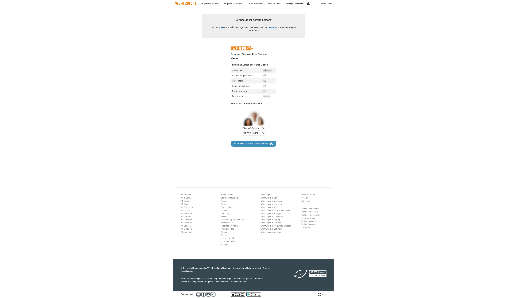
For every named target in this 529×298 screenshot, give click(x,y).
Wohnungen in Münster (271, 232)
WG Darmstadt (186, 213)
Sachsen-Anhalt (227, 238)
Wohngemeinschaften (310, 215)
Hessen (224, 216)
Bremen (224, 210)
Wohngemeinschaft (309, 212)
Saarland (225, 232)
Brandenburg (226, 207)
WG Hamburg (186, 232)
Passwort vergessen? (243, 278)
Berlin (223, 204)
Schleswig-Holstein (229, 241)
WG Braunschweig (188, 207)
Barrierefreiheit (254, 268)
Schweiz (304, 198)
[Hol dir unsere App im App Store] (238, 294)
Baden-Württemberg (229, 198)
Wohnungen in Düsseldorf (272, 216)
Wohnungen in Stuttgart (271, 213)
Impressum (198, 268)
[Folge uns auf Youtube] (208, 294)
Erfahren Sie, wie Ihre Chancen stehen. (251, 144)
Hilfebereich (186, 268)
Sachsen (224, 235)
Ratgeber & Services (233, 3)
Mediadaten (216, 268)
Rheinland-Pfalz (227, 229)
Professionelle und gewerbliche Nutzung (198, 278)
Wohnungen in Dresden (271, 223)
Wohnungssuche (308, 224)
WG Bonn (184, 204)
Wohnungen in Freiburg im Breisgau (276, 226)
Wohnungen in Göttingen (271, 229)
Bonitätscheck (274, 3)
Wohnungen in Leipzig (270, 220)
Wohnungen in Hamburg (271, 204)
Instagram (305, 227)
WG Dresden (185, 216)
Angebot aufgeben (204, 281)
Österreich (305, 201)
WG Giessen (185, 226)
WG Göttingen (186, 229)
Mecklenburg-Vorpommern (232, 220)
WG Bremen (185, 210)
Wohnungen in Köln (269, 207)
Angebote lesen (187, 281)
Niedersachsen (227, 223)
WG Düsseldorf (186, 220)
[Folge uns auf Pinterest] (213, 294)
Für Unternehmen (255, 3)
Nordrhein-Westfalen (229, 226)
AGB (207, 268)
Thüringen (225, 244)
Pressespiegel (225, 278)
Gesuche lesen (221, 281)
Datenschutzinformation (234, 268)
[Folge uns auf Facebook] (203, 294)
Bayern (224, 201)
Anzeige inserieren (294, 3)
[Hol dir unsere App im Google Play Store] (253, 294)
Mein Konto (326, 3)
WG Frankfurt (186, 223)
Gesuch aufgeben (238, 281)
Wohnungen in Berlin (270, 198)
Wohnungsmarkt (308, 221)
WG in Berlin (185, 198)
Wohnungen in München (271, 201)
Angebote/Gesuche (210, 3)
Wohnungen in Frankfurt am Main (275, 210)
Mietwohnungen (308, 218)
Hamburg (225, 213)
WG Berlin (184, 201)
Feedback (259, 278)
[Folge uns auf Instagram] (198, 294)
